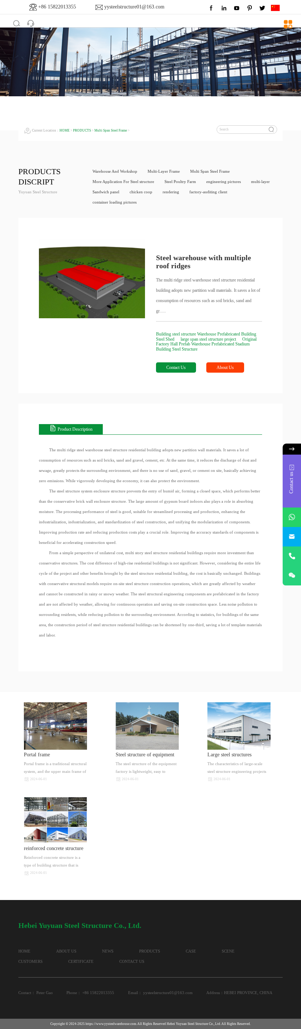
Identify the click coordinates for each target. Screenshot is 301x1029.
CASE (191, 951)
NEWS (107, 951)
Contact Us (176, 367)
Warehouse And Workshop (115, 171)
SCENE (228, 951)
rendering (171, 192)
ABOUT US (66, 951)
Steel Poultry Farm (180, 182)
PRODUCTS (82, 130)
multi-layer (260, 182)
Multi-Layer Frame (164, 171)
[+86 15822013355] (292, 556)
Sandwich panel (106, 192)
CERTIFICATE (81, 962)
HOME (64, 130)
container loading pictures (115, 202)
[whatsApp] (292, 517)
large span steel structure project (209, 339)
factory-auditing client (208, 192)
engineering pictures (223, 182)
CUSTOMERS (30, 962)
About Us (225, 367)
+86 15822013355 (57, 7)
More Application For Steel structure (123, 182)
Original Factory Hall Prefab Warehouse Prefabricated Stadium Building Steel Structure (206, 344)
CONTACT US (131, 962)
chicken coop (141, 192)
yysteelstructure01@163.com (134, 7)
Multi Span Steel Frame (110, 130)
